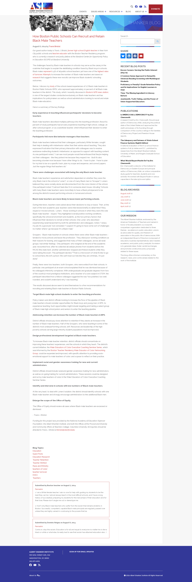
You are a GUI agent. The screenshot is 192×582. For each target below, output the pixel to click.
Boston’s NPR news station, (97, 92)
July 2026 (124, 197)
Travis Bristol (54, 46)
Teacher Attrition (40, 463)
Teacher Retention (41, 460)
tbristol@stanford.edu (66, 430)
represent (47, 71)
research (36, 77)
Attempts (47, 74)
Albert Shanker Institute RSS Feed (145, 6)
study (52, 86)
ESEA (35, 475)
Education (37, 451)
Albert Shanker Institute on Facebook (136, 6)
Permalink (39, 489)
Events (83, 11)
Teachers (37, 478)
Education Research (41, 457)
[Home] (41, 7)
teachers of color (40, 469)
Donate (155, 9)
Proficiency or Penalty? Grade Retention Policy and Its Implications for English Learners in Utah (140, 87)
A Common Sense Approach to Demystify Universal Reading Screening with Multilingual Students (140, 78)
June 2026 (125, 200)
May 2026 (124, 203)
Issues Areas (97, 11)
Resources (114, 11)
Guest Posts (38, 454)
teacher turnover (40, 472)
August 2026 (125, 194)
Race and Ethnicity (40, 466)
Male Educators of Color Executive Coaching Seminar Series (76, 347)
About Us (139, 11)
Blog (128, 11)
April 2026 (124, 206)
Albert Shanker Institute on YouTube (140, 6)
